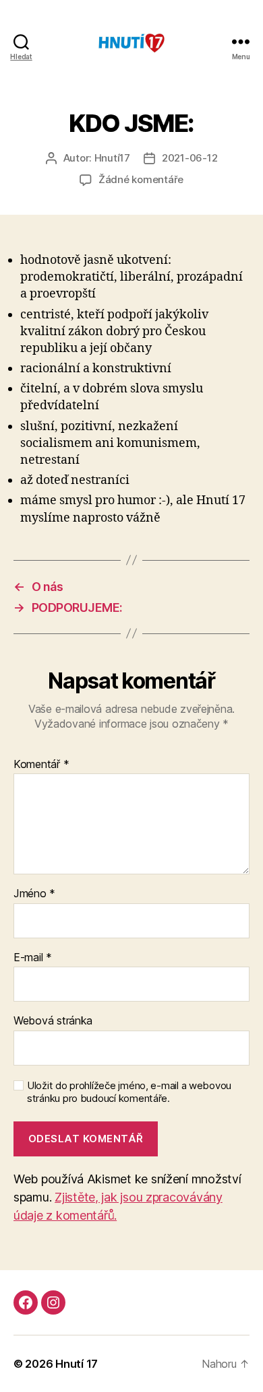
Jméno (34, 894)
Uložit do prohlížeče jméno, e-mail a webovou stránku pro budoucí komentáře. (129, 1092)
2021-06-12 (189, 157)
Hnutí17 (112, 157)
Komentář (41, 765)
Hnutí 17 (76, 1363)
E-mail (32, 958)
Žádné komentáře (140, 179)
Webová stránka (52, 1021)
